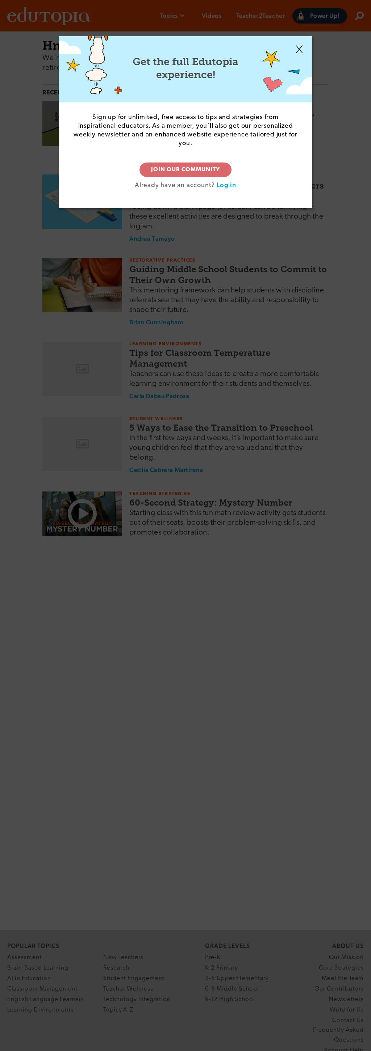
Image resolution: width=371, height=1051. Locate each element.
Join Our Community (185, 170)
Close (299, 49)
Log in (226, 185)
